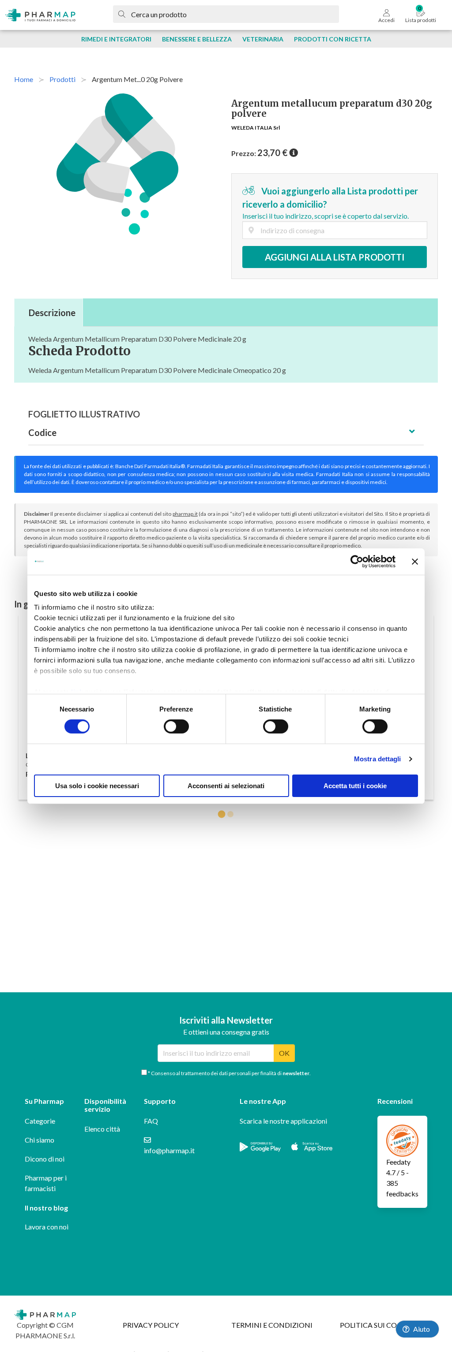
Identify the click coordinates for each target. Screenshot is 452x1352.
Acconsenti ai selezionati (226, 786)
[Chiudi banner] (415, 561)
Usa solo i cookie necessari (97, 786)
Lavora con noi (46, 1226)
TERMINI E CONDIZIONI (272, 1325)
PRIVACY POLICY (151, 1325)
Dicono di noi (44, 1159)
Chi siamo (39, 1140)
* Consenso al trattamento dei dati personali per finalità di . (229, 1073)
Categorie (40, 1121)
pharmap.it (185, 513)
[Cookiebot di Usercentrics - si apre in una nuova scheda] (357, 561)
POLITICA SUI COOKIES (378, 1325)
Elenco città (102, 1129)
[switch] (176, 726)
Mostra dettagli (377, 759)
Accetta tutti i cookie (355, 786)
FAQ (151, 1121)
